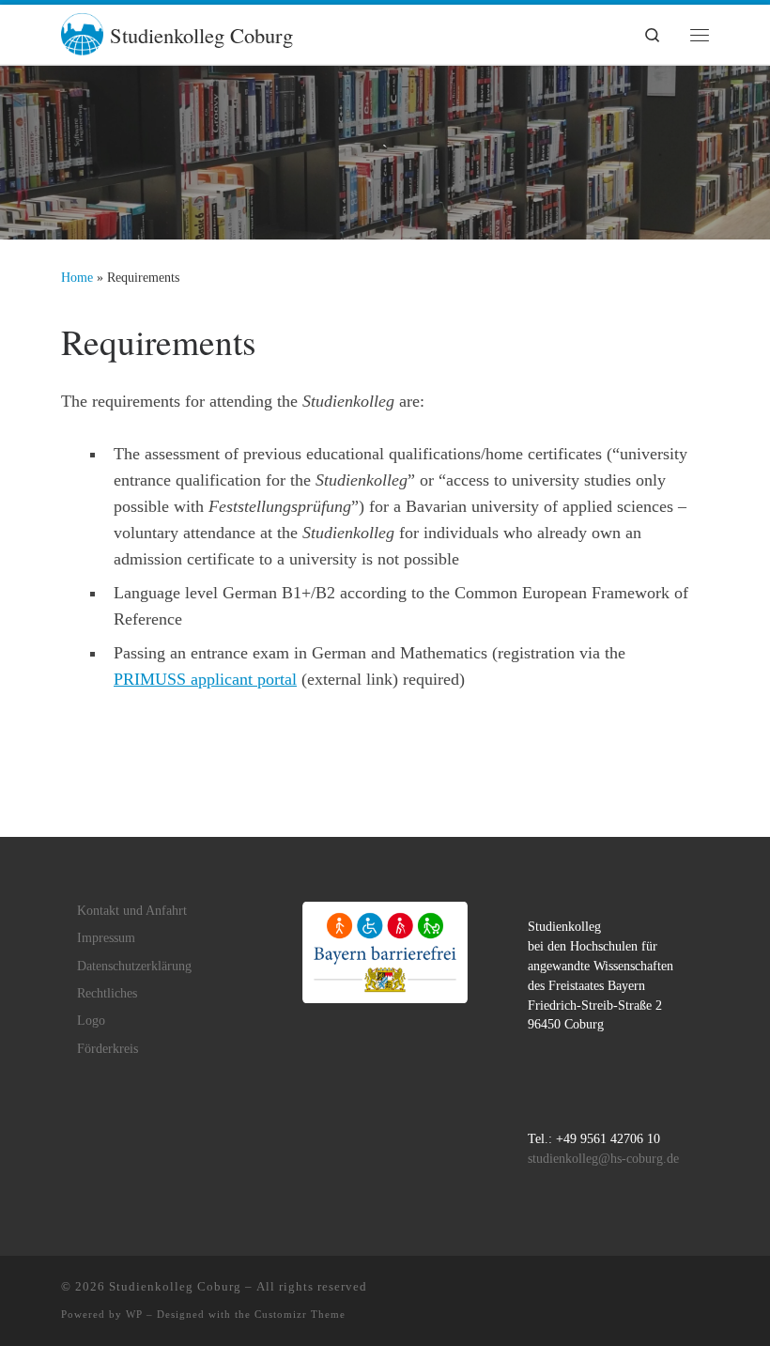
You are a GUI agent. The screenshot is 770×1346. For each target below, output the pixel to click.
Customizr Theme (300, 1314)
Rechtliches (107, 993)
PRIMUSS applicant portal (205, 679)
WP (134, 1314)
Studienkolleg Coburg (175, 1286)
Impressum (106, 938)
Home (77, 277)
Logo (91, 1020)
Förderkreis (107, 1049)
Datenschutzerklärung (134, 966)
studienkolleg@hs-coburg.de (603, 1159)
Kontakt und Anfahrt (132, 911)
